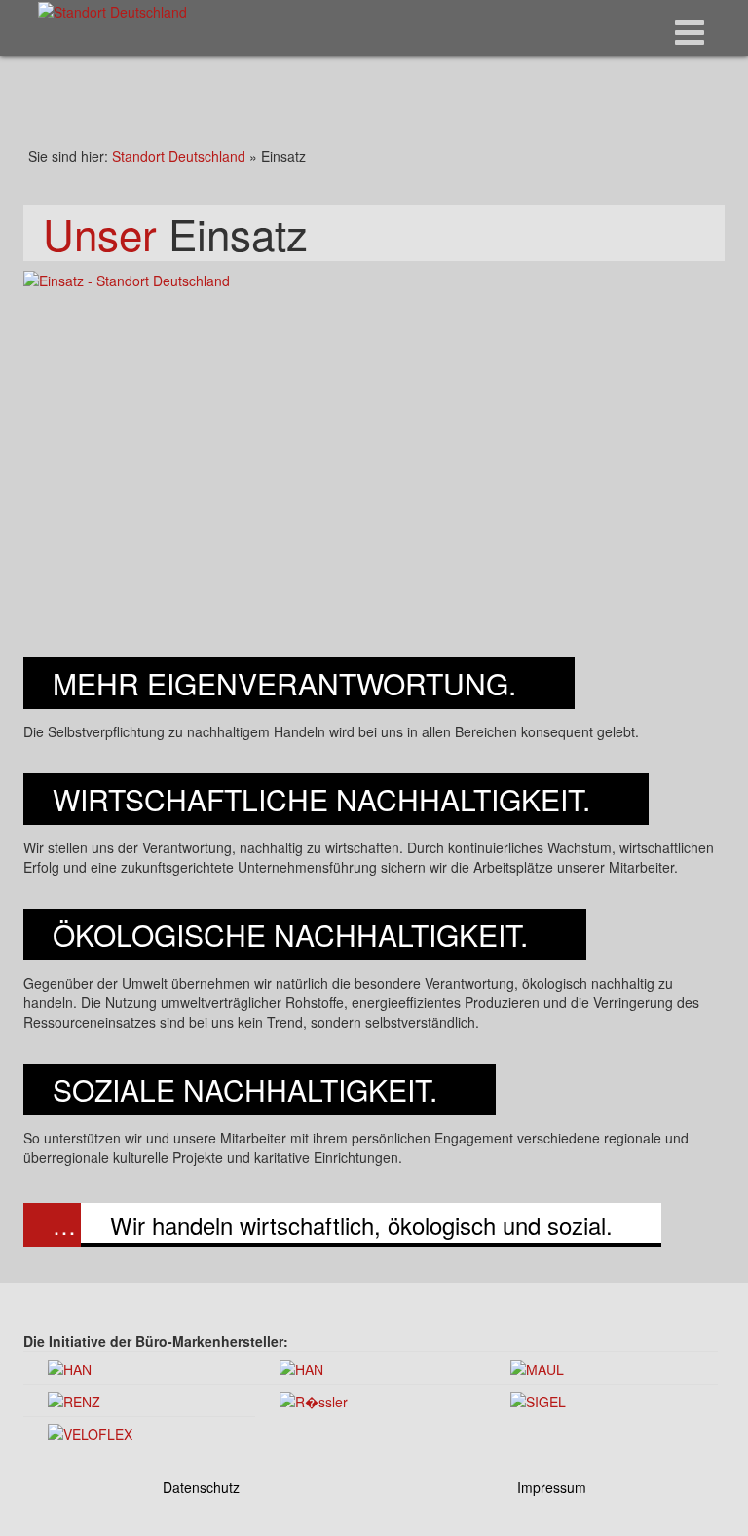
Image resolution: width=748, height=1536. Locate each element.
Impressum (551, 1487)
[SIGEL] (538, 1399)
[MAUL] (537, 1366)
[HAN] (69, 1366)
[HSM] (301, 1366)
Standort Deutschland (178, 156)
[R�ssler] (313, 1399)
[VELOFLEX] (90, 1432)
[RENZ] (74, 1399)
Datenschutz (201, 1487)
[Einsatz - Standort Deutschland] (374, 458)
